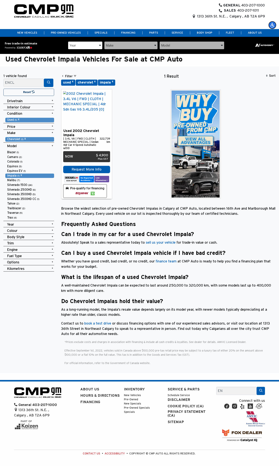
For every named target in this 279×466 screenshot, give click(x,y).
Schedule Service (179, 395)
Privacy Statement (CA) (187, 413)
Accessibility (115, 453)
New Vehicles (132, 395)
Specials (129, 412)
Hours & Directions (100, 395)
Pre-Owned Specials (137, 407)
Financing (90, 402)
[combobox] (85, 45)
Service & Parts (184, 389)
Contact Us (91, 453)
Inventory (134, 389)
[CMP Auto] (44, 11)
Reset (27, 92)
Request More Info (87, 169)
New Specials (132, 403)
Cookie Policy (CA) (186, 406)
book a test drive (97, 323)
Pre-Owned (131, 399)
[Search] (48, 83)
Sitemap (176, 422)
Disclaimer (179, 400)
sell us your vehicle (161, 242)
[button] (272, 25)
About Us (89, 389)
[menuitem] (29, 120)
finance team (166, 261)
